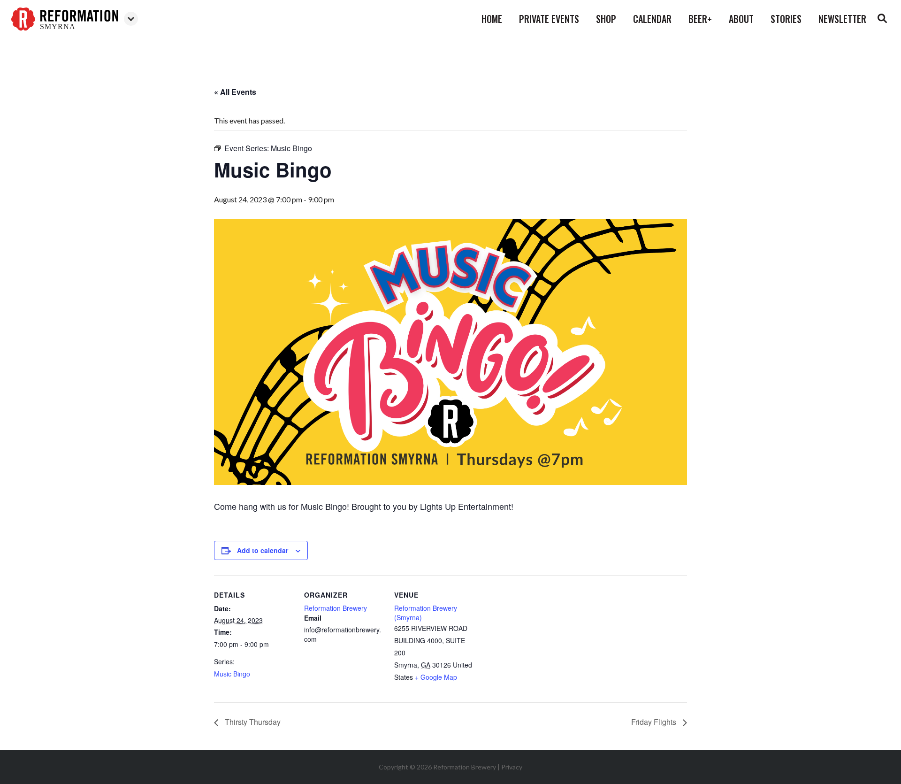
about (741, 19)
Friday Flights (654, 721)
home (491, 19)
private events (549, 19)
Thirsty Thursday (252, 721)
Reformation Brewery (335, 608)
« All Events (235, 91)
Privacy (511, 767)
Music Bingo (232, 673)
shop (606, 19)
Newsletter (842, 19)
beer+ (700, 19)
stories (786, 19)
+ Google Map (436, 677)
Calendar (652, 19)
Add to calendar (262, 550)
